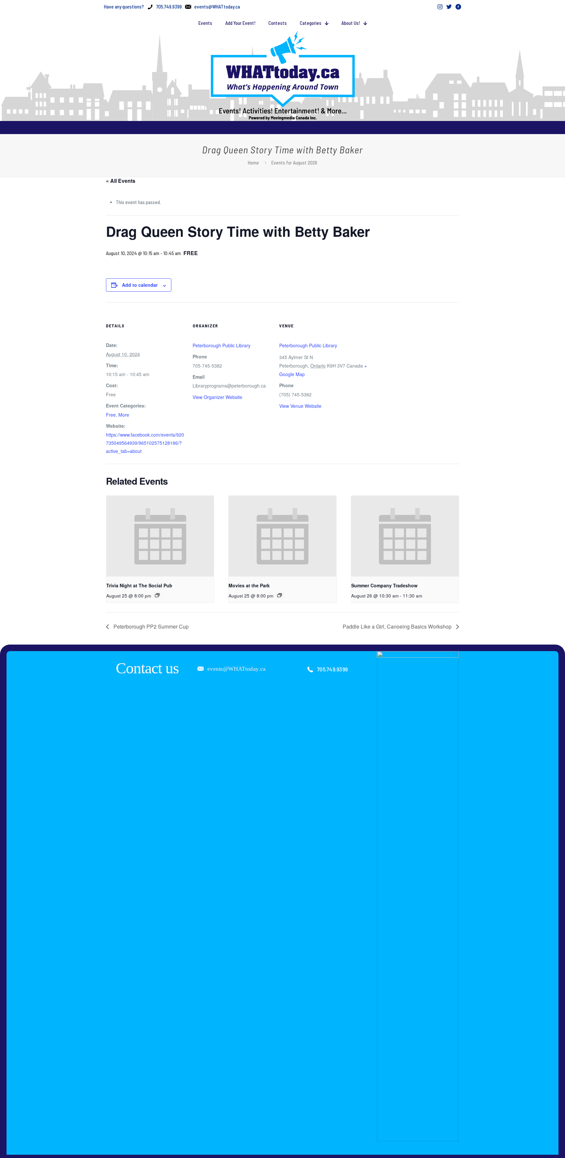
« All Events (120, 180)
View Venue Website (300, 406)
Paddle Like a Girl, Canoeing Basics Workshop (398, 626)
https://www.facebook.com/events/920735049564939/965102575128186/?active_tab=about (145, 442)
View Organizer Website (217, 397)
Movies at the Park (249, 585)
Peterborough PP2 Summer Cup (150, 626)
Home (253, 162)
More (123, 414)
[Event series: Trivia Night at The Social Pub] (157, 595)
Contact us (147, 668)
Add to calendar (140, 285)
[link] (418, 896)
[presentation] (160, 536)
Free (111, 414)
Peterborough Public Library (221, 345)
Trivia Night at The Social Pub (139, 585)
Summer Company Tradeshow (384, 585)
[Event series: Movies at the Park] (279, 595)
